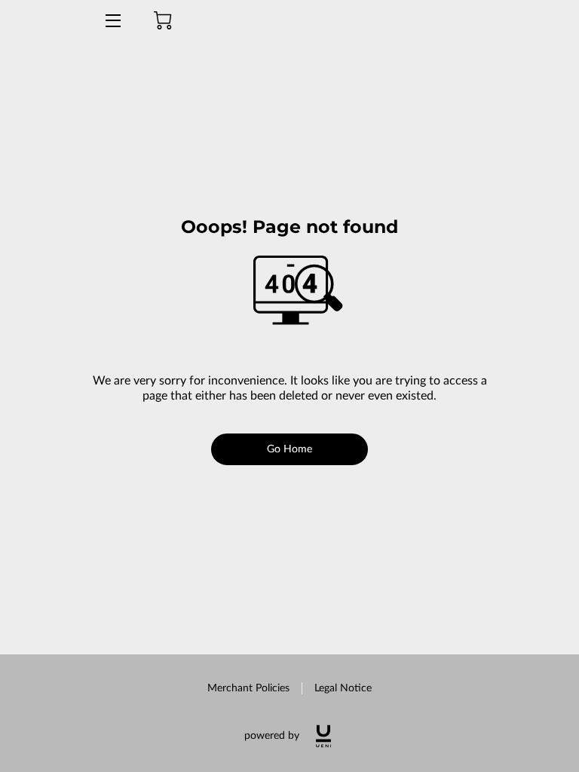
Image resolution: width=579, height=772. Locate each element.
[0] (163, 20)
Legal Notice (343, 688)
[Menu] (112, 20)
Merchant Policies (248, 688)
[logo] (323, 736)
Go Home (290, 449)
